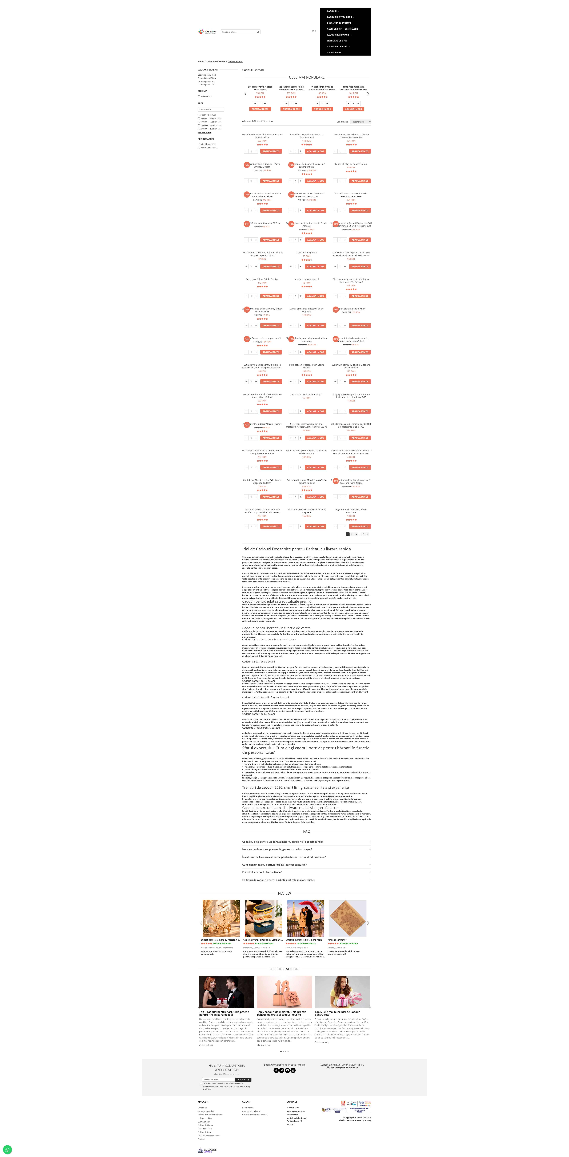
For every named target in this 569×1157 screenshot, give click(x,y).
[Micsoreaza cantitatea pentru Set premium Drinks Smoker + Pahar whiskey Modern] (246, 181)
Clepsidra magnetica (307, 252)
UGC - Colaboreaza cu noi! (209, 1135)
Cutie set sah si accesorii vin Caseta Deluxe (306, 366)
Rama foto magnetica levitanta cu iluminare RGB (353, 88)
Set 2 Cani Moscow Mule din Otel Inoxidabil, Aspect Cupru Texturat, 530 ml (306, 425)
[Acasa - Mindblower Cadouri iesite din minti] (207, 31)
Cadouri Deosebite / (217, 61)
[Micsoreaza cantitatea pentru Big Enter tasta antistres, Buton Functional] (335, 526)
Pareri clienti (247, 1107)
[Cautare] (258, 31)
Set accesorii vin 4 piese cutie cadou (260, 88)
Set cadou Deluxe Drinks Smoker (262, 279)
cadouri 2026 (272, 787)
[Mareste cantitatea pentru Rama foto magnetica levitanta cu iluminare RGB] (358, 103)
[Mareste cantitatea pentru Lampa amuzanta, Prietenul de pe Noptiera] (300, 325)
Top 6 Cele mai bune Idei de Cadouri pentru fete (338, 1013)
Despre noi (202, 1107)
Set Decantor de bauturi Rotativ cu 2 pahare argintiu (307, 165)
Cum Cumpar (204, 1121)
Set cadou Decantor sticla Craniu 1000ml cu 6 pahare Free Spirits (262, 452)
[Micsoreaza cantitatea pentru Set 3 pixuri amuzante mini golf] (291, 411)
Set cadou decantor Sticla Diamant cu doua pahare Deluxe (262, 195)
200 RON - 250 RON (208, 128)
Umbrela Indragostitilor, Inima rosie (304, 939)
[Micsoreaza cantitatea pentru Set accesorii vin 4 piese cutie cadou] (255, 103)
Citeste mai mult (206, 1045)
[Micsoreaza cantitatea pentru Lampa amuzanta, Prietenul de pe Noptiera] (291, 325)
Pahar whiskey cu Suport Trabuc (351, 164)
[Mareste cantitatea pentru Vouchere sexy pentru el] (300, 296)
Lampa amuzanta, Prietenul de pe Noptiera (306, 310)
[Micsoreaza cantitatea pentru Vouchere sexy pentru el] (291, 296)
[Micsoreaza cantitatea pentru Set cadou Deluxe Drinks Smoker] (246, 296)
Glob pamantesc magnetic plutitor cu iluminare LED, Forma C (351, 280)
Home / (202, 61)
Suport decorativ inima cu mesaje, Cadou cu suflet (226, 939)
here (209, 1089)
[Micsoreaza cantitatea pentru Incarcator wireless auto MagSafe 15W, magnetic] (291, 526)
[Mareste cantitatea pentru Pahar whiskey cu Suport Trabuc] (345, 181)
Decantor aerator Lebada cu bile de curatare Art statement (351, 136)
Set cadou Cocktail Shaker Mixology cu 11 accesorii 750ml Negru (351, 481)
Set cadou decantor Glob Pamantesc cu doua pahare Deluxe (262, 396)
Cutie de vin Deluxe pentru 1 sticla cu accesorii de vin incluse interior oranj (351, 254)
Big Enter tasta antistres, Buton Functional (351, 511)
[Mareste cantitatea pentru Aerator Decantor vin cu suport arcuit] (256, 352)
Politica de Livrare (205, 1125)
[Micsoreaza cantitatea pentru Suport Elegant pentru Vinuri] (335, 325)
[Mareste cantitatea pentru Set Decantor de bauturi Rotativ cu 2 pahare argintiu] (300, 181)
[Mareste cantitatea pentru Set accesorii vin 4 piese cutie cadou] (265, 103)
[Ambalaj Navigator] (348, 918)
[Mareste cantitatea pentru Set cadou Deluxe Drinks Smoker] (256, 296)
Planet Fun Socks (207, 147)
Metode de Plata (205, 1128)
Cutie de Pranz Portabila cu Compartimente (265, 939)
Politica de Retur (205, 1132)
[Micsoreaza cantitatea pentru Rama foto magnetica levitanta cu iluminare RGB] (348, 103)
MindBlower (205, 144)
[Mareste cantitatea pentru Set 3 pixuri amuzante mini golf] (300, 411)
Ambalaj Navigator (337, 939)
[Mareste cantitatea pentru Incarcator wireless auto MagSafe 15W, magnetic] (300, 526)
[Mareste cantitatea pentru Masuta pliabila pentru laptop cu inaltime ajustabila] (300, 352)
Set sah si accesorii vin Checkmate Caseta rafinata (306, 224)
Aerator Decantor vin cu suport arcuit (262, 338)
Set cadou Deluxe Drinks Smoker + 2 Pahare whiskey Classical (307, 195)
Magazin (203, 1101)
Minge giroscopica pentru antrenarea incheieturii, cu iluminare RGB (351, 396)
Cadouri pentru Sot (206, 81)
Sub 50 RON (205, 114)
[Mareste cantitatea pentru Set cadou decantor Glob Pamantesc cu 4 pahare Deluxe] (296, 103)
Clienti (246, 1101)
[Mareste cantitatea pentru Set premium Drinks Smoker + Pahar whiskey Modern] (256, 181)
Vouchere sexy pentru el (307, 279)
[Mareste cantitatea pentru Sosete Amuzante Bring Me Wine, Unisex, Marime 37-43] (256, 325)
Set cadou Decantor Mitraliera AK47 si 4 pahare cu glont (306, 481)
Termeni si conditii (206, 1111)
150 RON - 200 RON (208, 125)
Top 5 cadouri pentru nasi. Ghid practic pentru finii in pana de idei (224, 1013)
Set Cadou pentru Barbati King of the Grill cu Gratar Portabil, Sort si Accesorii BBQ (351, 224)
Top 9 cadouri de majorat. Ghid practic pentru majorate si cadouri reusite (281, 1013)
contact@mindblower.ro (344, 1067)
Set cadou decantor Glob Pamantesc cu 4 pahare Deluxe (291, 88)
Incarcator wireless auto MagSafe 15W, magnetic (306, 511)
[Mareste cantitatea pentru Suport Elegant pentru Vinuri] (345, 325)
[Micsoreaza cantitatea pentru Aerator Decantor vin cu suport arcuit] (246, 352)
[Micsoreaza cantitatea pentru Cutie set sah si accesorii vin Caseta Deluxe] (291, 381)
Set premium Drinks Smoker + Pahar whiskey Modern (262, 165)
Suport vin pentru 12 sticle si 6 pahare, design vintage (351, 366)
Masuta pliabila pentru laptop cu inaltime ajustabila (306, 339)
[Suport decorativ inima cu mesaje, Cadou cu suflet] (221, 918)
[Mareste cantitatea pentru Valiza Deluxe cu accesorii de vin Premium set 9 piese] (345, 210)
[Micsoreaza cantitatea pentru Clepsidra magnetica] (291, 266)
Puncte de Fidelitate (251, 1111)
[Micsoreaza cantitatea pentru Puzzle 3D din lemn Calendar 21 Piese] (246, 239)
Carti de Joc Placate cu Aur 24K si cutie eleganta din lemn (262, 481)
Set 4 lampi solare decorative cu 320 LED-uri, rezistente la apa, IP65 (351, 425)
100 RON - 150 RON (208, 121)
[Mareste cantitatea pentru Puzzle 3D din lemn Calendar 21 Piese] (256, 239)
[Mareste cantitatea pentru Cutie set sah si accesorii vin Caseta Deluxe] (300, 381)
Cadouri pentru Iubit (207, 74)
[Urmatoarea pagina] (367, 534)
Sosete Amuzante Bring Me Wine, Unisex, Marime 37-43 (262, 310)
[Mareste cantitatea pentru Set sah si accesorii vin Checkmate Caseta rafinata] (300, 239)
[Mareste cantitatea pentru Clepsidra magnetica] (300, 266)
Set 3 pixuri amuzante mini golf (306, 394)
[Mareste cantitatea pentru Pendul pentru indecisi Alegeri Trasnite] (256, 438)
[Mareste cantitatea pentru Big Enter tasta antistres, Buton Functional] (345, 526)
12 (362, 534)
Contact (201, 1139)
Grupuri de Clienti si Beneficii (254, 1114)
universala (205, 96)
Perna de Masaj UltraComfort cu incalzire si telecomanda (306, 452)
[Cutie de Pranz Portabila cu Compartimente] (263, 918)
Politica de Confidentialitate (210, 1114)
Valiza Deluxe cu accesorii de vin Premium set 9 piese (351, 195)
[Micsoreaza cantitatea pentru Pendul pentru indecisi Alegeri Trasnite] (246, 438)
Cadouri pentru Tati (206, 84)
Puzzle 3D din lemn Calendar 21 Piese (262, 223)
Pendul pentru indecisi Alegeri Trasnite (262, 424)
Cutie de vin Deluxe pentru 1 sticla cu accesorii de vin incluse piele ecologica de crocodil (262, 366)
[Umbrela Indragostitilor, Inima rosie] (305, 918)
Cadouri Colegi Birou (207, 78)
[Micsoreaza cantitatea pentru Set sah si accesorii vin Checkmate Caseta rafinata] (291, 239)
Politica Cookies (205, 1118)
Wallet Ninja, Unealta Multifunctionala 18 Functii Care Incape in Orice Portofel (322, 88)
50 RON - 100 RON (208, 118)
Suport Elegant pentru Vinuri (351, 308)
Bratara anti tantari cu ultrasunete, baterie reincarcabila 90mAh (351, 339)
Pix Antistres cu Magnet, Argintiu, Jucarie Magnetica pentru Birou (262, 254)
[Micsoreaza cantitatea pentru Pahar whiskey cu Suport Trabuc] (335, 181)
